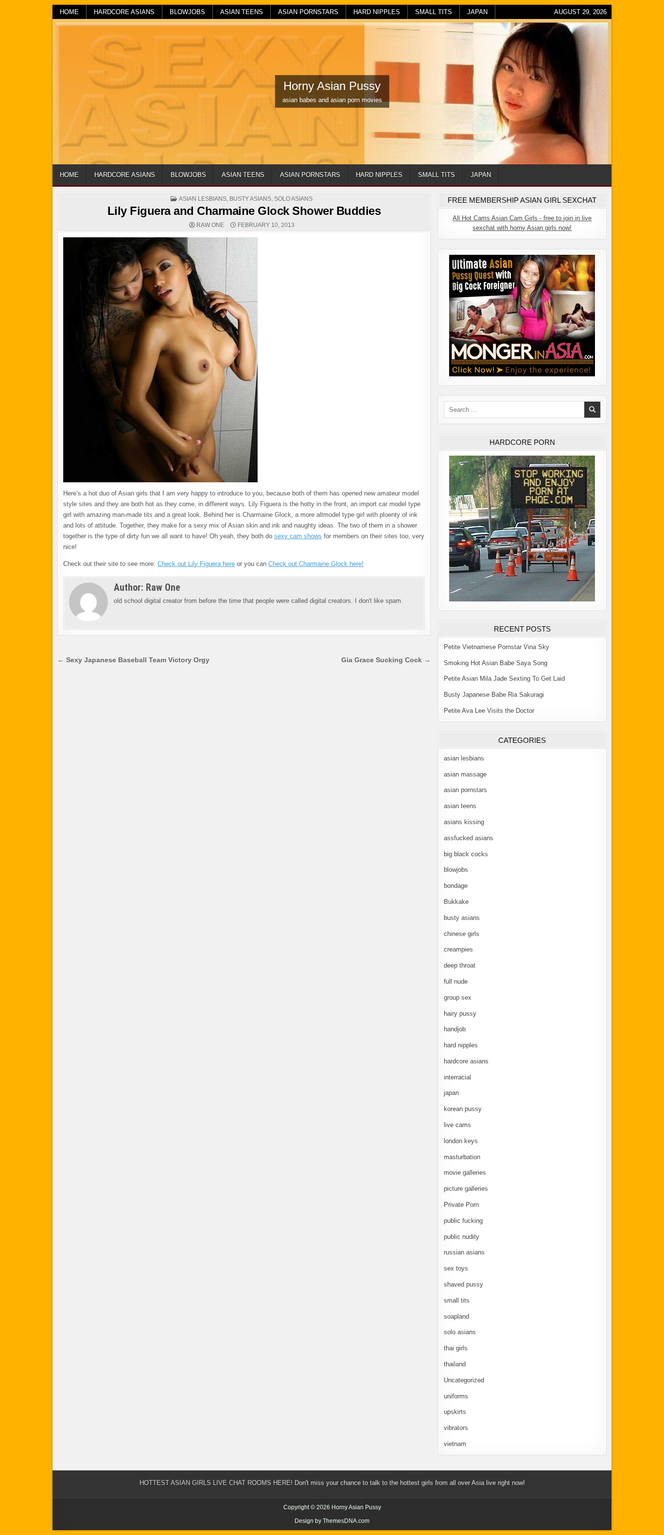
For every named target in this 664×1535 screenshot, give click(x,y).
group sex (458, 997)
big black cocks (466, 854)
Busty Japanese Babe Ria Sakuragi (494, 694)
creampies (458, 949)
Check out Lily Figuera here (196, 563)
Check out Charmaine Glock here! (316, 563)
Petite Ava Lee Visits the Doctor (489, 710)
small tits (433, 12)
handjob (455, 1029)
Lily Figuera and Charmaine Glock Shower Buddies (244, 210)
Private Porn (461, 1204)
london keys (461, 1141)
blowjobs (187, 12)
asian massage (465, 774)
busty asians (250, 198)
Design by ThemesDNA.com (332, 1520)
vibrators (456, 1427)
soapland (456, 1316)
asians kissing (464, 822)
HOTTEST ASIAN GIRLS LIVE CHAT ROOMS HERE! (216, 1482)
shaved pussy (463, 1284)
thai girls (456, 1348)
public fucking (463, 1220)
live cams (457, 1125)
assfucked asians (468, 838)
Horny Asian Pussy (332, 85)
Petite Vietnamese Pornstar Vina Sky (496, 647)
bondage (456, 885)
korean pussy (463, 1108)
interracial (457, 1077)
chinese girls (461, 933)
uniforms (456, 1396)
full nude (456, 981)
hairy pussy (460, 1013)
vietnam (455, 1443)
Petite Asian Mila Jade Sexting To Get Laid (504, 678)
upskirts (455, 1411)
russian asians (464, 1252)
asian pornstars (308, 12)
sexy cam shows (298, 536)
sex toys (456, 1268)
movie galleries (465, 1172)
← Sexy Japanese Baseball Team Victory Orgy (133, 660)
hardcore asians (124, 12)
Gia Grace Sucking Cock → (386, 660)
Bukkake (456, 901)
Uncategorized (464, 1380)
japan (477, 12)
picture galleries (466, 1188)
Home (69, 12)
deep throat (459, 965)
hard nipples (376, 12)
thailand (455, 1364)
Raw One (210, 225)
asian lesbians (203, 198)
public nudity (461, 1236)
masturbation (462, 1157)
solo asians (293, 198)
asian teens (241, 12)
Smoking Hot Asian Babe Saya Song (495, 663)
